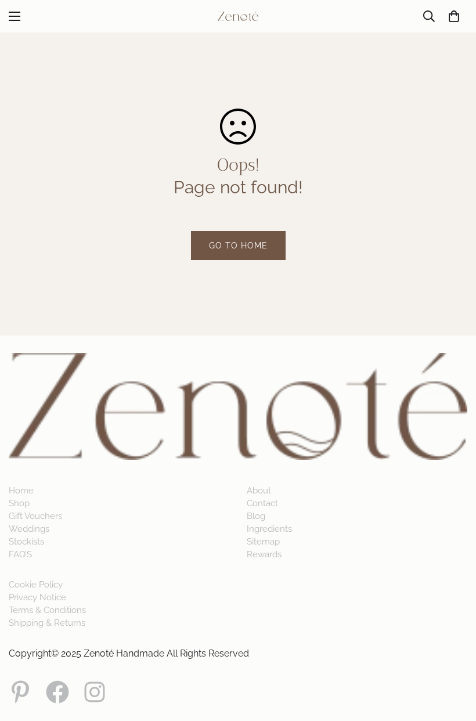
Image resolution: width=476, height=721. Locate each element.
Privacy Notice (37, 597)
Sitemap (263, 541)
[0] (454, 16)
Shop (19, 503)
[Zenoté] (238, 16)
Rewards (264, 554)
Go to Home (238, 245)
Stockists (26, 541)
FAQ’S (20, 554)
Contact (262, 503)
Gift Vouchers (35, 516)
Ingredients (269, 529)
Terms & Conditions (47, 610)
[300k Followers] (57, 692)
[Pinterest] (20, 692)
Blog (256, 516)
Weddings (29, 529)
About (259, 490)
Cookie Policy (36, 584)
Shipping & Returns (47, 623)
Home (21, 490)
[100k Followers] (94, 692)
